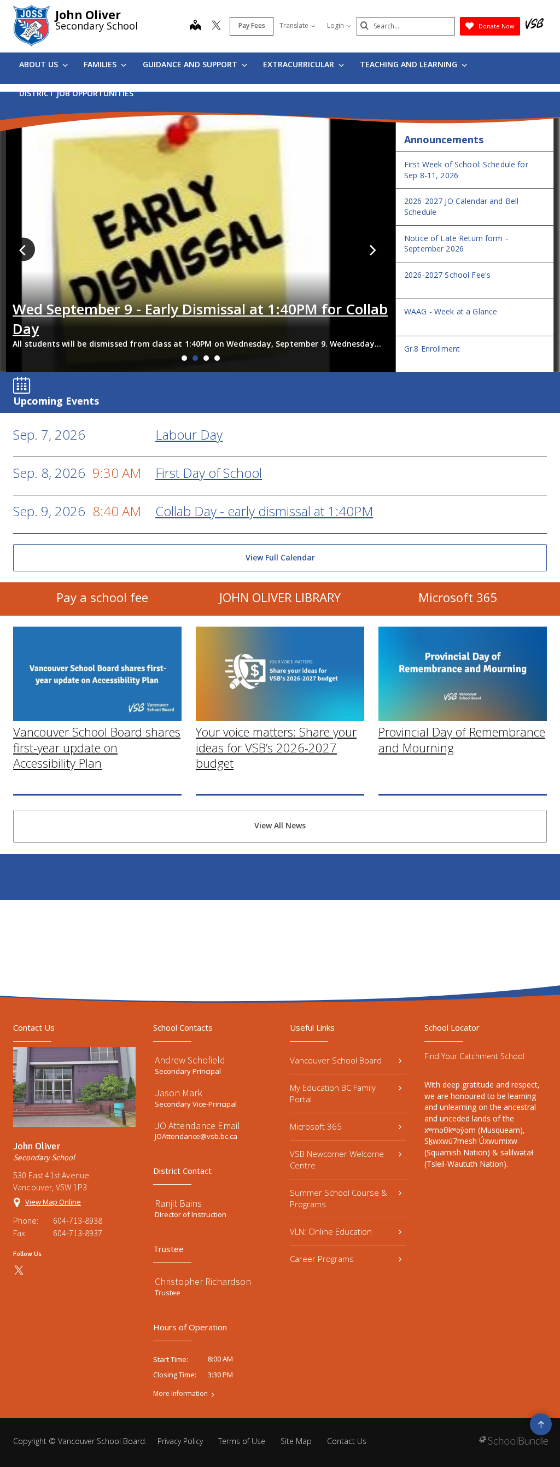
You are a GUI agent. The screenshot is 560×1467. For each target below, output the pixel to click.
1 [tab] (184, 358)
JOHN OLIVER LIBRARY (280, 597)
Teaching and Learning (409, 64)
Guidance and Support (191, 64)
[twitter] (216, 26)
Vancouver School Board (336, 1060)
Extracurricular (299, 64)
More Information (180, 1393)
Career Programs (322, 1258)
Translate (293, 25)
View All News (280, 825)
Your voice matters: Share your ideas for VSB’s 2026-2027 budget (276, 747)
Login (335, 25)
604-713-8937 (77, 1233)
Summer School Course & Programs (338, 1198)
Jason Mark (178, 1092)
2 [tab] (195, 358)
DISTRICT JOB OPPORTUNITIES (76, 93)
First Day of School (208, 473)
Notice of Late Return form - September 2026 (456, 243)
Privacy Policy (180, 1441)
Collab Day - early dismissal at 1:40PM (264, 511)
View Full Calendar (280, 557)
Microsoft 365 (458, 597)
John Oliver (88, 14)
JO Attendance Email (197, 1125)
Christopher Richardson (203, 1281)
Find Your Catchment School (474, 1056)
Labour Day (189, 434)
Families (101, 64)
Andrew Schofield (190, 1060)
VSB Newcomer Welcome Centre (337, 1159)
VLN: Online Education (331, 1231)
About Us (39, 64)
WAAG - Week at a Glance (450, 311)
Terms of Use (241, 1441)
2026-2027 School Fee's (447, 275)
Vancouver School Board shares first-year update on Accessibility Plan (96, 747)
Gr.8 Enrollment (432, 348)
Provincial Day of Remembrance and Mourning (461, 739)
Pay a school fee (102, 597)
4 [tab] (217, 358)
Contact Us (346, 1441)
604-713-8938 (77, 1220)
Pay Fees (251, 25)
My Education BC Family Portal (333, 1093)
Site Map (296, 1441)
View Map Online (53, 1202)
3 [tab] (206, 358)
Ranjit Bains (178, 1203)
